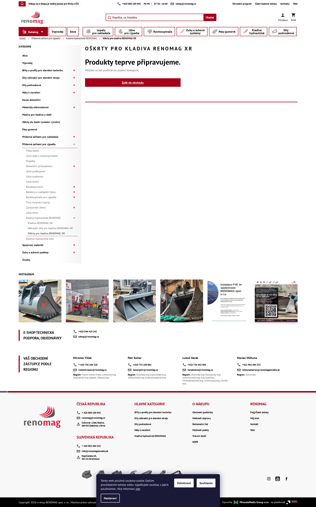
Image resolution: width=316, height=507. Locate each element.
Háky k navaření (31, 92)
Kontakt (254, 424)
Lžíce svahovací (34, 176)
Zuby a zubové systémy (35, 252)
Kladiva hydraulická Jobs (40, 238)
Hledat (210, 17)
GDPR (195, 442)
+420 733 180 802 (142, 364)
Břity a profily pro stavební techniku (42, 70)
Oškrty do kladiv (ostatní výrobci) (41, 122)
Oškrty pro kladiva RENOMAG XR (46, 233)
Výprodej (27, 63)
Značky (26, 259)
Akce (24, 55)
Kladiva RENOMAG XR (40, 223)
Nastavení (110, 498)
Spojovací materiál (32, 245)
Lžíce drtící (32, 212)
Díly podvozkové (31, 85)
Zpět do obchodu (133, 82)
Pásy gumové (29, 129)
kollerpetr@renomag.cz (145, 369)
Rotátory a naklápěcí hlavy (41, 192)
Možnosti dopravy (201, 418)
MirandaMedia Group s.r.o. (254, 502)
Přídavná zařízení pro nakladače (40, 136)
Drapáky (30, 161)
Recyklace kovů (34, 187)
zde (138, 489)
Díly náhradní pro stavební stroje (41, 77)
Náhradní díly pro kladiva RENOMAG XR (50, 228)
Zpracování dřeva (36, 207)
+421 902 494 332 (251, 364)
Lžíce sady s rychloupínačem (42, 155)
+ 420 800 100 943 (91, 412)
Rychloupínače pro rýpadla (41, 197)
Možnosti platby (200, 430)
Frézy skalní (32, 150)
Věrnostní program (241, 3)
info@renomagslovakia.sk (95, 451)
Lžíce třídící (32, 181)
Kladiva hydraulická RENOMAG (43, 218)
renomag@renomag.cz (93, 417)
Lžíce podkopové (35, 171)
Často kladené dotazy (266, 3)
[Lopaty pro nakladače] (87, 476)
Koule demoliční (31, 100)
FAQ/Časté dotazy (259, 412)
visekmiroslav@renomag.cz (92, 369)
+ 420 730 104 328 (87, 364)
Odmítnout (184, 483)
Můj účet (254, 418)
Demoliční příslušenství (39, 166)
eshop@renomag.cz (88, 336)
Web (295, 3)
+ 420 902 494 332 (91, 446)
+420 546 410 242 (87, 331)
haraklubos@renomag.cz (200, 369)
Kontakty (284, 3)
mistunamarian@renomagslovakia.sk (261, 369)
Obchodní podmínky (202, 412)
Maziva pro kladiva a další (37, 114)
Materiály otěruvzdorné (35, 107)
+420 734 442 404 (197, 364)
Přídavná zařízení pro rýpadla (39, 144)
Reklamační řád (200, 424)
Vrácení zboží (199, 436)
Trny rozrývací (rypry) (38, 202)
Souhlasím (206, 483)
